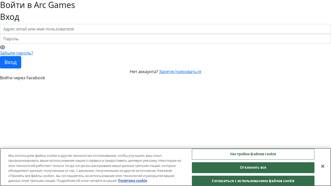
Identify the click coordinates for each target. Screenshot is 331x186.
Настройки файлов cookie (253, 154)
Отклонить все (253, 167)
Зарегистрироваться (180, 71)
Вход (10, 62)
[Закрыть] (322, 166)
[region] (165, 167)
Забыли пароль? (16, 53)
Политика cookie (132, 180)
